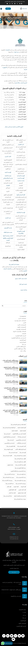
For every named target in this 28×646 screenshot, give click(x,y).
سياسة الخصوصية (22, 609)
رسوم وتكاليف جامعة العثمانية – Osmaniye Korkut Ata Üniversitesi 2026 (10, 389)
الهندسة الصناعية (21, 175)
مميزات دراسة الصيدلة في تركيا (20, 499)
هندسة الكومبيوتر (8, 227)
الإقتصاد (8, 185)
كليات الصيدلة (23, 486)
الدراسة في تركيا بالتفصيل (16, 596)
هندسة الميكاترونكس (8, 178)
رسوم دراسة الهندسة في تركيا (20, 480)
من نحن (24, 615)
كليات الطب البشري (22, 489)
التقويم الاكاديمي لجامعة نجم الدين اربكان (14, 126)
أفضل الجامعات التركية (22, 427)
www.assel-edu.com (14, 538)
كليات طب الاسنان (12, 492)
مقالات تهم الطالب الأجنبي (20, 348)
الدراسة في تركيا (7, 433)
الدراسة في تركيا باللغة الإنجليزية (18, 338)
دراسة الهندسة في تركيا (21, 474)
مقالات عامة (23, 350)
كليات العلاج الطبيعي (12, 489)
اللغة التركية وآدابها (21, 194)
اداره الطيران (21, 144)
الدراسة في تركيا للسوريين (21, 440)
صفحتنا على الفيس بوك (14, 264)
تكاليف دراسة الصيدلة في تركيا (20, 458)
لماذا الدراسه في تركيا (8, 496)
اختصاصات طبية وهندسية (20, 320)
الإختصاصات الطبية (21, 327)
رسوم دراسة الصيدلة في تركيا (8, 477)
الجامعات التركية (23, 430)
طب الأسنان (8, 217)
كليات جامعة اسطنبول (22, 492)
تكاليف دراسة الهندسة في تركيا (20, 461)
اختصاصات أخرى (22, 318)
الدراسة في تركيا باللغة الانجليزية (9, 436)
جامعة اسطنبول (10, 464)
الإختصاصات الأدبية (22, 325)
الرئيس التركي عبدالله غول (21, 82)
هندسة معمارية (21, 180)
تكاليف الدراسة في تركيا (7, 455)
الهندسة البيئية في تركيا (8, 449)
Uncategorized (23, 316)
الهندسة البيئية (8, 172)
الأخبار (24, 322)
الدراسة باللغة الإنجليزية (20, 335)
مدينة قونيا (16, 52)
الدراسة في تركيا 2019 (22, 436)
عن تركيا (24, 344)
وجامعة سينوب (23, 289)
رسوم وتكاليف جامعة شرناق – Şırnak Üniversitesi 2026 (11, 375)
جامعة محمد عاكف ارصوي (21, 278)
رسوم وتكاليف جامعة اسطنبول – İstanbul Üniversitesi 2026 (10, 368)
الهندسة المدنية (21, 178)
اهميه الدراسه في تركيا (13, 452)
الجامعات (7, 50)
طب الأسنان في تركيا (9, 483)
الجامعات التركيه (15, 430)
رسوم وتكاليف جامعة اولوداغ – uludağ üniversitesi (11, 589)
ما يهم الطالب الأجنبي (21, 346)
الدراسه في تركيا (11, 440)
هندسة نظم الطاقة (8, 232)
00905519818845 (12, 527)
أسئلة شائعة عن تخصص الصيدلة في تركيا (18, 424)
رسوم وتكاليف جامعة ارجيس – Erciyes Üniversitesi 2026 (11, 404)
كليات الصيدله (16, 486)
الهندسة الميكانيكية (21, 212)
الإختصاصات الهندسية (21, 329)
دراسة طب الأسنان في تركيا (10, 474)
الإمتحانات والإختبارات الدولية (19, 331)
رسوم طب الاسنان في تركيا (21, 483)
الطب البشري (8, 156)
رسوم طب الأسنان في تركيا (7, 480)
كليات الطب (9, 486)
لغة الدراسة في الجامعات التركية (20, 496)
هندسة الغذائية (8, 175)
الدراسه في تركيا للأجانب (21, 443)
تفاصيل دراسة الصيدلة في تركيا (20, 455)
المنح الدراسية (23, 342)
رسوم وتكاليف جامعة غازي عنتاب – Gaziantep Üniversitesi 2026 (10, 361)
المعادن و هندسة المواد (8, 235)
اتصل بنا (24, 612)
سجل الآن (8, 8)
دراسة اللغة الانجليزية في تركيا (20, 468)
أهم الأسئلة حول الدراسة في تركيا (9, 427)
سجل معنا (14, 572)
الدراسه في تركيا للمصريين (9, 443)
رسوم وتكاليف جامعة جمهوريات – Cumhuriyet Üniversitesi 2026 (10, 397)
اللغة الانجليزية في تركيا (11, 446)
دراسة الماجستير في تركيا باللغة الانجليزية (18, 471)
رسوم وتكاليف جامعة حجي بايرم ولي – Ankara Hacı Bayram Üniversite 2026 (10, 411)
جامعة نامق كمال (23, 284)
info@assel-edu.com (14, 537)
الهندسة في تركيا (23, 452)
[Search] (2, 305)
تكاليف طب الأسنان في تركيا (20, 464)
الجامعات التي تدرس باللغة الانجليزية (19, 433)
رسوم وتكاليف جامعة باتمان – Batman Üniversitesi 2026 (11, 381)
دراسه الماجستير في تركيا (21, 477)
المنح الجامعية (23, 340)
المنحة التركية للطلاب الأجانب (20, 449)
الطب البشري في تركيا (21, 446)
